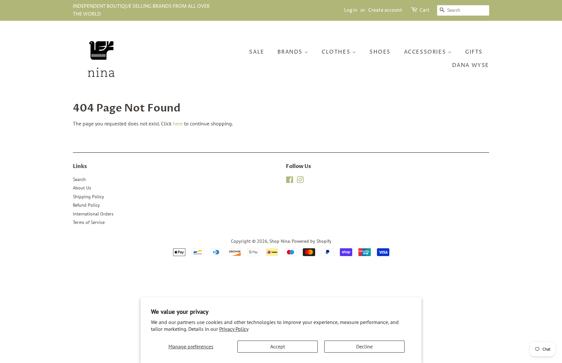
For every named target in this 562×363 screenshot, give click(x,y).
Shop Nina (279, 241)
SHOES (380, 52)
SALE (256, 52)
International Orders (93, 214)
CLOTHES (337, 52)
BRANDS (290, 52)
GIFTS (474, 52)
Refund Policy (86, 205)
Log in (350, 10)
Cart (425, 10)
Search (79, 179)
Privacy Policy (233, 329)
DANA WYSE (470, 65)
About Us (82, 188)
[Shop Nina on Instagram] (300, 181)
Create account (385, 10)
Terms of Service (89, 222)
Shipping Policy (88, 197)
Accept (277, 346)
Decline (364, 346)
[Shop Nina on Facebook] (289, 181)
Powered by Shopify (311, 241)
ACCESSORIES (426, 52)
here (178, 123)
